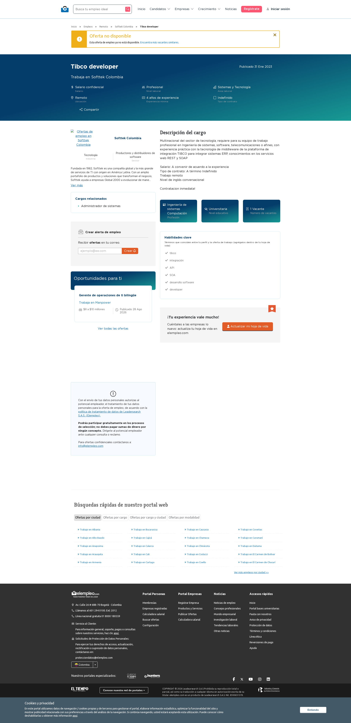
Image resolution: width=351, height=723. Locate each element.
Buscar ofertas (151, 619)
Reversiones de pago (261, 642)
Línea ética (256, 636)
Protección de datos (261, 625)
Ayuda (253, 648)
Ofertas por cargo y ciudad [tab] (148, 517)
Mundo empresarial (225, 614)
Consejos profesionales (227, 608)
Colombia (84, 664)
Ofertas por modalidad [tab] (184, 517)
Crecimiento (207, 9)
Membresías (149, 602)
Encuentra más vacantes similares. (159, 42)
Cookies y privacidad (39, 703)
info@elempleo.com (90, 445)
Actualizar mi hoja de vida (249, 326)
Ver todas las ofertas (113, 328)
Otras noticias (222, 631)
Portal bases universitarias (264, 608)
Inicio (141, 9)
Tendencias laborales (226, 625)
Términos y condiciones (263, 631)
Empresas (182, 9)
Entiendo (313, 709)
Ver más (77, 185)
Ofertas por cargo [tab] (115, 517)
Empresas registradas (155, 608)
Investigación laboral (225, 619)
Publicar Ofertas (187, 614)
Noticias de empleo (224, 602)
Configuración (151, 625)
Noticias (231, 9)
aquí (75, 715)
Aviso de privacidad (260, 619)
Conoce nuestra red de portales (123, 690)
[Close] (275, 33)
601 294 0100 (97, 610)
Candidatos (158, 9)
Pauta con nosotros (260, 614)
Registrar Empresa (188, 602)
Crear (128, 251)
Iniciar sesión (280, 9)
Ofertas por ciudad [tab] (87, 517)
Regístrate (251, 9)
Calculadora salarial (154, 614)
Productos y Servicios (190, 608)
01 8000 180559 (110, 616)
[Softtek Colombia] (83, 138)
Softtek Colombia (127, 138)
